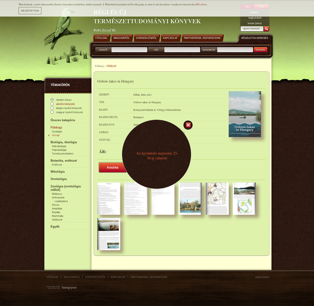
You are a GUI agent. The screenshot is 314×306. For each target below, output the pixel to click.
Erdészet (57, 164)
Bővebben (201, 4)
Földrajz (56, 127)
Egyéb (55, 226)
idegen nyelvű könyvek (69, 108)
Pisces (56, 204)
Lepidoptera (61, 201)
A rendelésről (95, 277)
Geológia (57, 131)
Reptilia (56, 212)
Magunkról (72, 277)
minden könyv (64, 99)
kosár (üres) (255, 23)
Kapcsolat (118, 277)
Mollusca (57, 193)
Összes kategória (63, 120)
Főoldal (53, 277)
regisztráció (254, 17)
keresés (260, 49)
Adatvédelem (262, 277)
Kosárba (112, 167)
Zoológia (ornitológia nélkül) (66, 188)
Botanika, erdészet (64, 160)
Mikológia (58, 171)
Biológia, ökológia (64, 142)
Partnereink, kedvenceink (149, 277)
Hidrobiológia (59, 146)
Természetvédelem (62, 153)
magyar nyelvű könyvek (69, 112)
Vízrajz (56, 135)
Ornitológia (59, 179)
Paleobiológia (59, 150)
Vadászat (57, 219)
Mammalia (57, 215)
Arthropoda (58, 197)
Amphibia (57, 208)
